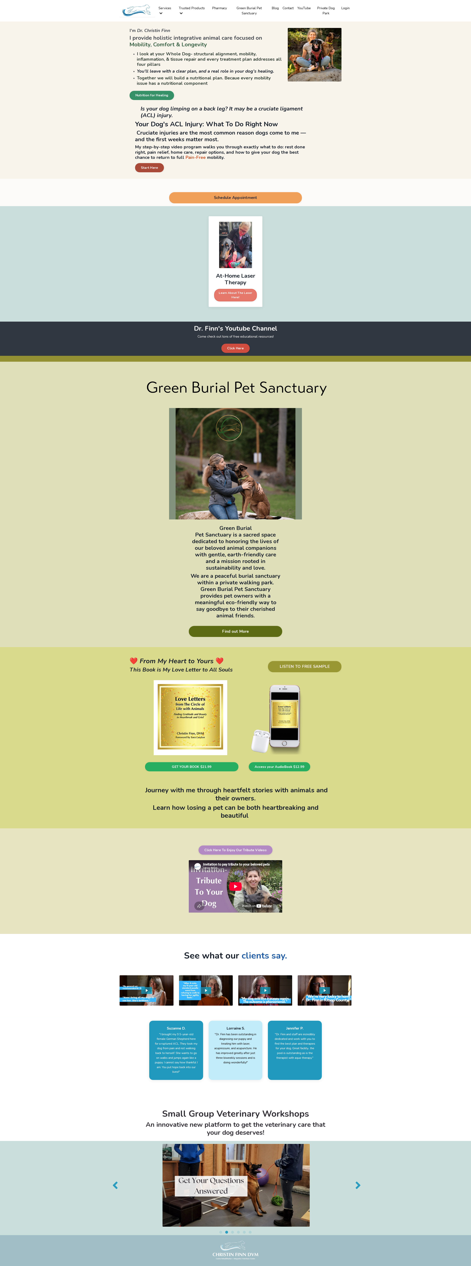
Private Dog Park (326, 11)
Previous (114, 1185)
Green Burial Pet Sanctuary (249, 11)
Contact (288, 8)
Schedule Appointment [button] (235, 197)
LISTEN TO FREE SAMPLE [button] (305, 666)
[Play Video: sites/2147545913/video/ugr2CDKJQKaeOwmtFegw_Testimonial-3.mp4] (265, 990)
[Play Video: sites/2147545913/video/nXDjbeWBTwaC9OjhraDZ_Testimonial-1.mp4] (146, 990)
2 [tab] (227, 1232)
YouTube (304, 8)
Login (345, 8)
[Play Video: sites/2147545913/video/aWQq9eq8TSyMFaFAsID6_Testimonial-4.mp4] (324, 990)
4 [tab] (238, 1232)
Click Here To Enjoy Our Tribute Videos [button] (235, 850)
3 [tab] (232, 1232)
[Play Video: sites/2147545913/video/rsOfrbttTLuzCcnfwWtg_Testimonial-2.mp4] (206, 990)
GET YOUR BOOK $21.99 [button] (191, 767)
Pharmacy (219, 8)
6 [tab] (250, 1232)
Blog (275, 8)
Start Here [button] (149, 167)
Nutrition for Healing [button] (151, 95)
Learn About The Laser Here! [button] (235, 295)
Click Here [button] (235, 348)
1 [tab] (221, 1232)
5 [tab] (244, 1232)
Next (357, 1185)
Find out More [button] (235, 631)
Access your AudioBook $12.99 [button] (279, 767)
